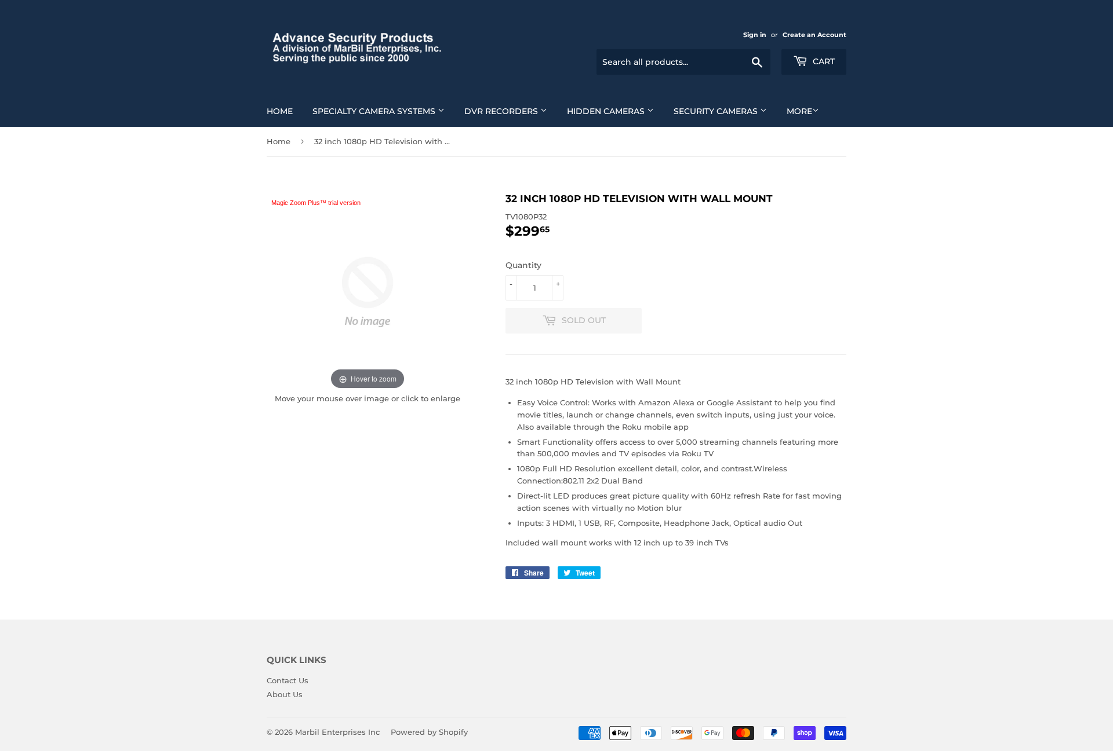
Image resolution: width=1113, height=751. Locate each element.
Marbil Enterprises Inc (337, 732)
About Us (285, 694)
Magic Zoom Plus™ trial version (316, 202)
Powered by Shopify (429, 732)
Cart (822, 61)
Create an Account (814, 35)
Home (280, 111)
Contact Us (287, 680)
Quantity (523, 265)
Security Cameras (717, 111)
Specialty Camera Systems (375, 111)
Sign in (754, 35)
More (799, 111)
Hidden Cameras (607, 111)
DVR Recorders (502, 111)
